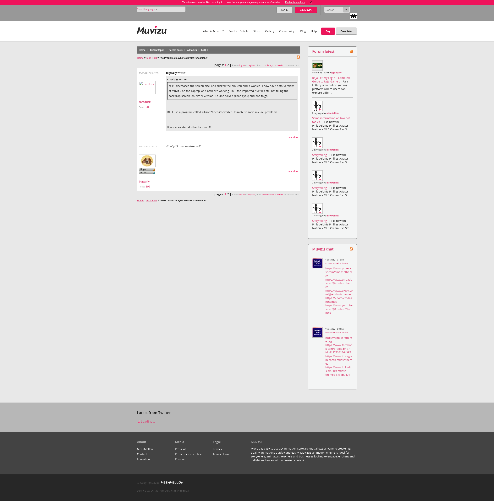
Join (305, 10)
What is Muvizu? (213, 31)
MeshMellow (145, 449)
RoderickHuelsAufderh (336, 263)
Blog (303, 31)
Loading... (147, 421)
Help (314, 31)
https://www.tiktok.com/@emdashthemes (339, 292)
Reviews (180, 459)
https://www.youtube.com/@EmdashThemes (339, 308)
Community (286, 31)
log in (242, 65)
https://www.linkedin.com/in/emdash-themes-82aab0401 (338, 370)
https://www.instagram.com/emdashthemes (339, 359)
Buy (328, 31)
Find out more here (295, 2)
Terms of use (221, 454)
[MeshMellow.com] (171, 482)
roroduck (145, 102)
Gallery (269, 31)
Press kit (180, 449)
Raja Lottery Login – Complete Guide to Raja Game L (331, 79)
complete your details (272, 65)
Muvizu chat (322, 249)
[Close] (311, 2)
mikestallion (333, 113)
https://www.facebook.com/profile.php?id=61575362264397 (338, 348)
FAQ (203, 50)
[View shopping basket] (353, 16)
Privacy (217, 449)
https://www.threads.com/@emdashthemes (338, 283)
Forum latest (323, 51)
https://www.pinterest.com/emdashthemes (338, 271)
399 (148, 186)
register (251, 65)
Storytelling (320, 155)
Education (143, 459)
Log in (284, 10)
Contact (142, 454)
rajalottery (336, 72)
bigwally (144, 181)
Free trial (346, 31)
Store (256, 31)
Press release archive (188, 454)
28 (147, 107)
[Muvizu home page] (152, 29)
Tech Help (151, 58)
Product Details (238, 31)
